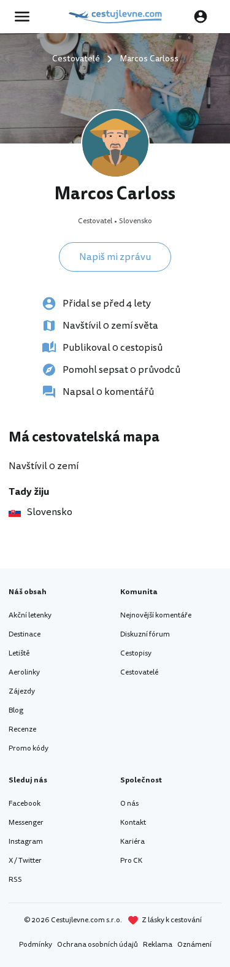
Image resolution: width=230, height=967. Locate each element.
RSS (15, 879)
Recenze (22, 729)
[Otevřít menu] (25, 16)
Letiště (19, 653)
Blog (16, 710)
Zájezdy (22, 691)
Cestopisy (135, 653)
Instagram (26, 841)
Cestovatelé (139, 672)
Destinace (24, 634)
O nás (129, 803)
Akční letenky (30, 615)
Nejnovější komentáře (155, 615)
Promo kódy (28, 748)
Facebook (24, 803)
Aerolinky (24, 672)
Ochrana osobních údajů (97, 944)
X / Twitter (25, 860)
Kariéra (132, 841)
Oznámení (194, 944)
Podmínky (35, 944)
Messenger (26, 822)
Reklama (157, 944)
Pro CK (131, 860)
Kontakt (133, 822)
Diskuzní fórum (145, 634)
